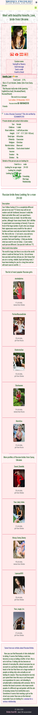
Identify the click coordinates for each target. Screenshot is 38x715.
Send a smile (19, 69)
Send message (19, 66)
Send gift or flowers (19, 64)
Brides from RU (11, 712)
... (2, 109)
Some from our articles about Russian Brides (19, 648)
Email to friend (19, 72)
